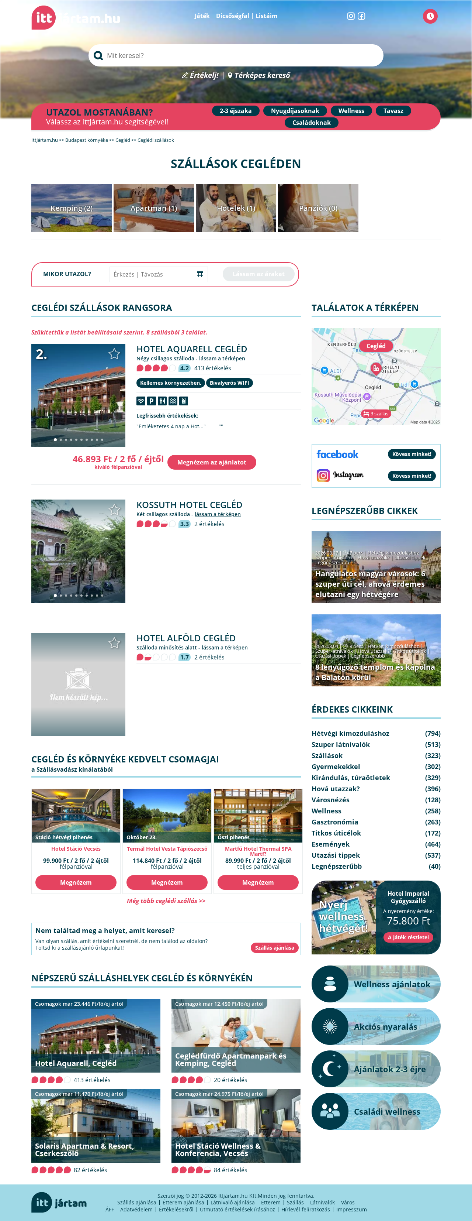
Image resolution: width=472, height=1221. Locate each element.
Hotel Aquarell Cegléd (191, 349)
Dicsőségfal (232, 16)
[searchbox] (236, 55)
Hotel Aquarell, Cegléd (76, 1063)
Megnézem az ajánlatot (211, 462)
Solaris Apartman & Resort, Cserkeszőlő (84, 1149)
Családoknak (311, 123)
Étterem (271, 1202)
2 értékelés (209, 524)
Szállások (327, 755)
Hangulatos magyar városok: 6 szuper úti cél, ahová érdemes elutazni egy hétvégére (370, 584)
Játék (202, 16)
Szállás (295, 1202)
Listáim (267, 16)
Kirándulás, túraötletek (351, 777)
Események (331, 844)
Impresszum (351, 1209)
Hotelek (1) (236, 208)
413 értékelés (212, 368)
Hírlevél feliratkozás (305, 1209)
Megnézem (76, 882)
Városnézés (331, 799)
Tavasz (393, 111)
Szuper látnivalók (334, 557)
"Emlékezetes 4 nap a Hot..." (171, 426)
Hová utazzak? (374, 557)
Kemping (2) (72, 208)
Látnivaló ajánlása (233, 1202)
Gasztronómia (335, 822)
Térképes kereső (262, 75)
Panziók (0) (318, 208)
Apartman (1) (154, 208)
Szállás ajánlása (136, 1202)
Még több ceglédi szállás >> (166, 900)
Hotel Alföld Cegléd (186, 638)
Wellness (351, 111)
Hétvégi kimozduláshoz (393, 552)
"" (221, 426)
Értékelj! (204, 75)
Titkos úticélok (410, 651)
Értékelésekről (176, 1209)
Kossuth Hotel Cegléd (189, 504)
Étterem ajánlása (183, 1202)
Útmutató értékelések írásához (237, 1209)
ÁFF (109, 1209)
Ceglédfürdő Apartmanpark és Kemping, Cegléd (231, 1059)
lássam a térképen (222, 358)
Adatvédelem (136, 1209)
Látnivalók (322, 1202)
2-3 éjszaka (236, 111)
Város (348, 1202)
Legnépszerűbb (332, 562)
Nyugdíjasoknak (295, 111)
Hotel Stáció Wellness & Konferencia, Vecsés (218, 1149)
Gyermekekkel (336, 766)
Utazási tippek (410, 557)
